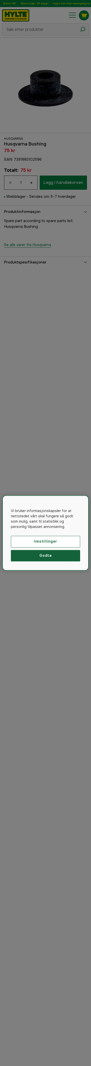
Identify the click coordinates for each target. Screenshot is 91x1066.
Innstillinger (45, 541)
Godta (45, 555)
